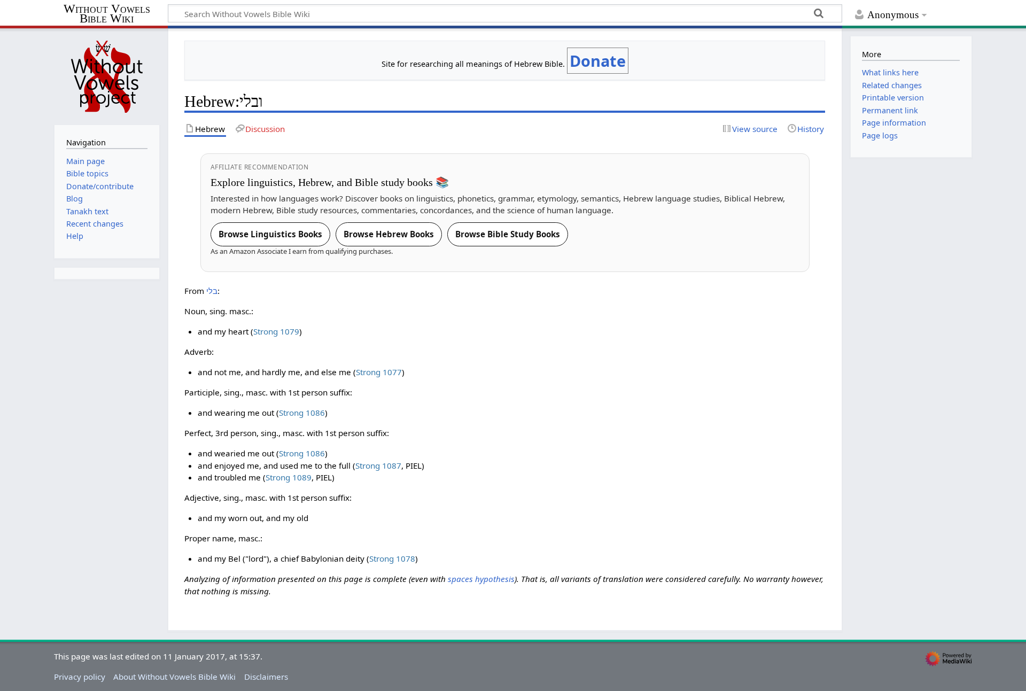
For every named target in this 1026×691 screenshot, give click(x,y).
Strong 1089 (289, 477)
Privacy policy (79, 676)
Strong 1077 (379, 372)
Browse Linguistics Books (270, 234)
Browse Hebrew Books (389, 234)
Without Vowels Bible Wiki (107, 14)
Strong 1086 (302, 412)
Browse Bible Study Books (507, 234)
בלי (211, 290)
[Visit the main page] (107, 75)
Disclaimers (266, 676)
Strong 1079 (276, 331)
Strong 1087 (378, 465)
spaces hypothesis (481, 578)
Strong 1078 (392, 558)
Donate (598, 60)
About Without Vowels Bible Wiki (174, 676)
